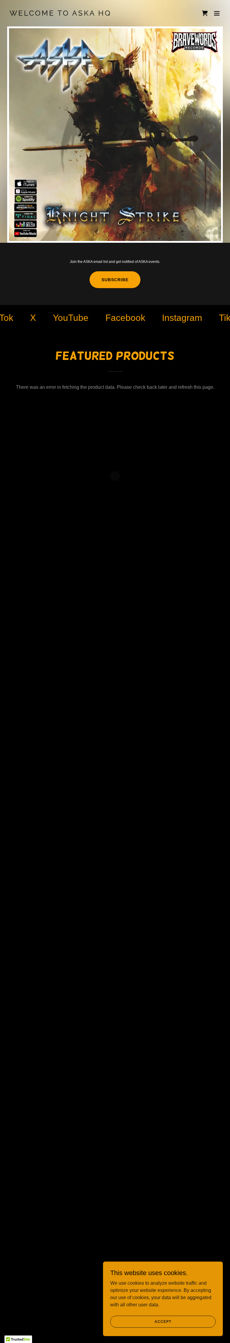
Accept (163, 1321)
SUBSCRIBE (115, 279)
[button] (205, 13)
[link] (60, 14)
